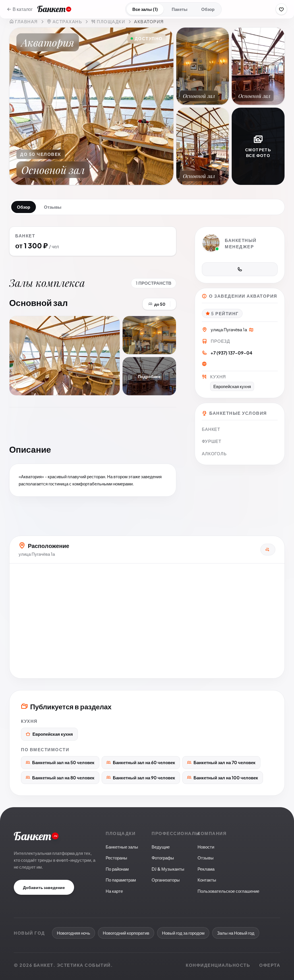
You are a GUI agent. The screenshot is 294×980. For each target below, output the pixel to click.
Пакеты (179, 9)
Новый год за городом (183, 933)
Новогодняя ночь (73, 933)
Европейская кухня (52, 734)
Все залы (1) (145, 9)
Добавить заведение (44, 887)
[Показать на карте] (251, 330)
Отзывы (52, 207)
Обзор (207, 9)
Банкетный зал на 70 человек (225, 762)
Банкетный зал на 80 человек (63, 777)
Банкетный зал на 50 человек (63, 762)
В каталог (23, 9)
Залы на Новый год (235, 933)
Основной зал (38, 302)
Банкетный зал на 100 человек (226, 777)
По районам (117, 868)
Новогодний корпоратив (126, 933)
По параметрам (121, 879)
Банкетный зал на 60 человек (144, 762)
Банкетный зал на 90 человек (144, 777)
